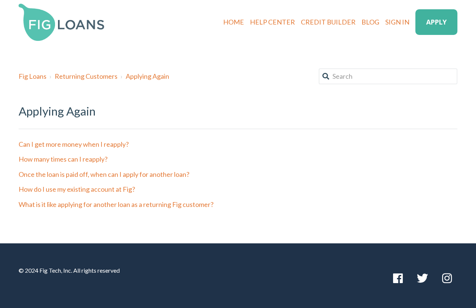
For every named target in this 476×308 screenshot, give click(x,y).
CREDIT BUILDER (328, 22)
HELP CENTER (272, 22)
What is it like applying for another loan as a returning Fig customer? (116, 204)
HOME (233, 22)
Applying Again (147, 76)
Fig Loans (32, 76)
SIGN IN (397, 22)
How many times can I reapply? (63, 159)
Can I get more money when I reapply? (74, 144)
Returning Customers (86, 76)
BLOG (370, 22)
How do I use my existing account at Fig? (77, 189)
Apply (436, 21)
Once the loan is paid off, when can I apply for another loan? (104, 174)
